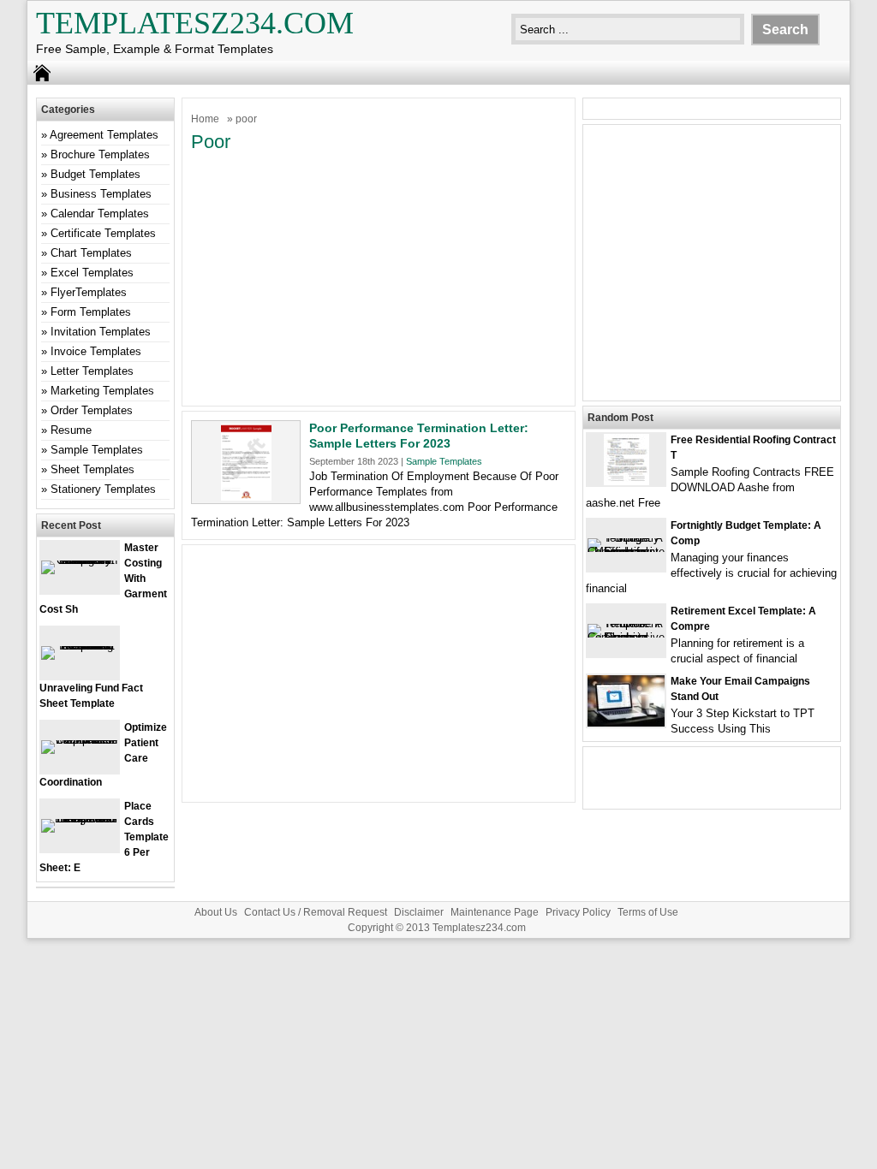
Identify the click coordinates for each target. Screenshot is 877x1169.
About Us (215, 912)
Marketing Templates (102, 390)
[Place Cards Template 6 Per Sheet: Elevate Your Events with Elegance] (79, 818)
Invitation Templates (101, 331)
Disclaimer (419, 912)
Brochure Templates (100, 154)
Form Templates (91, 312)
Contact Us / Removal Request (315, 912)
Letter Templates (92, 371)
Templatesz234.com (195, 23)
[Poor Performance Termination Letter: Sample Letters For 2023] (246, 496)
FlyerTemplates (89, 292)
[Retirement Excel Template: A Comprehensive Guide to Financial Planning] (626, 637)
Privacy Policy (578, 912)
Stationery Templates (103, 489)
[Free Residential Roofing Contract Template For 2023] (626, 481)
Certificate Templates (103, 233)
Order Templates (92, 410)
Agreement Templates (104, 134)
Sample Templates (444, 461)
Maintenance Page (494, 912)
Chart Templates (91, 252)
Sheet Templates (92, 469)
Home (205, 119)
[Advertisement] (378, 277)
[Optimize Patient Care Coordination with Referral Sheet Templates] (79, 739)
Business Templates (101, 193)
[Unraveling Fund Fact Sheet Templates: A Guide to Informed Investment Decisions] (79, 645)
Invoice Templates (96, 351)
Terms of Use (647, 912)
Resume (71, 430)
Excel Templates (92, 272)
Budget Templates (95, 174)
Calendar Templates (100, 213)
